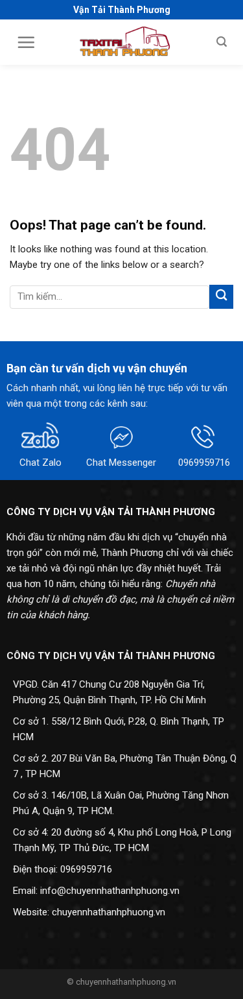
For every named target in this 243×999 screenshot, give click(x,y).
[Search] (221, 41)
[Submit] (221, 297)
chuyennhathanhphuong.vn (108, 912)
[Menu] (26, 42)
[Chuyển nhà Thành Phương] (126, 42)
